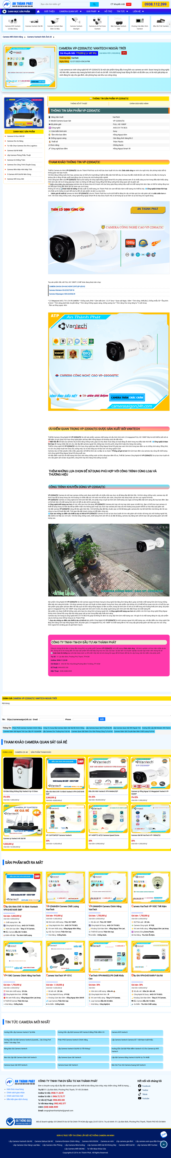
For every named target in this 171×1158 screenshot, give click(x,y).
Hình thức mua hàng (15, 1089)
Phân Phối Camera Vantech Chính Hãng (27, 728)
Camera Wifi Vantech (120, 1032)
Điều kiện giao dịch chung (17, 1099)
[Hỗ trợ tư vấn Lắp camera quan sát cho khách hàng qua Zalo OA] (163, 1134)
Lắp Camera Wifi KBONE (75, 1149)
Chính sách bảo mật (15, 1096)
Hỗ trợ (108, 11)
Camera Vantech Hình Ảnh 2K (39, 37)
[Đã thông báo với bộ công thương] (18, 1122)
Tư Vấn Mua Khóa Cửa (96, 1149)
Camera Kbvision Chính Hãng (67, 1141)
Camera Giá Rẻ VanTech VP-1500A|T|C (145, 835)
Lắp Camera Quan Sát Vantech (69, 1057)
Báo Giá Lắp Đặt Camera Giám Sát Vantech (20, 1057)
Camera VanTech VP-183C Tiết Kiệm (149, 906)
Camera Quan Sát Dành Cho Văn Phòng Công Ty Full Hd (91, 731)
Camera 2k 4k (21, 752)
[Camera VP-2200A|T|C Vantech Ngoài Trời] (30, 67)
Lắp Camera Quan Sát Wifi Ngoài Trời (127, 728)
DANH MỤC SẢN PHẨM (19, 11)
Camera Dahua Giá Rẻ (44, 1141)
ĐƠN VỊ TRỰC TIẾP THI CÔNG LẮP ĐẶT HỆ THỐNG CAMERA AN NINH (85, 1135)
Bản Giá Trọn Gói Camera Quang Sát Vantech (129, 1065)
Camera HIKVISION (90, 1141)
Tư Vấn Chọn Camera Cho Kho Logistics (22, 146)
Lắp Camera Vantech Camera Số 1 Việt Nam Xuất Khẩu (132, 1040)
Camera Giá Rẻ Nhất (14, 151)
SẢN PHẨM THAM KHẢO (41, 752)
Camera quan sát (68, 11)
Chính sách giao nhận (16, 1093)
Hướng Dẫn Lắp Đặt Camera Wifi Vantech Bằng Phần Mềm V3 (81, 1032)
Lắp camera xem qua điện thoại (149, 1141)
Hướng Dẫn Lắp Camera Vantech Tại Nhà (19, 1032)
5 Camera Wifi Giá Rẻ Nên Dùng (19, 174)
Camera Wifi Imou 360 (15, 179)
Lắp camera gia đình (124, 1141)
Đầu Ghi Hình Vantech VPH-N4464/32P (103, 791)
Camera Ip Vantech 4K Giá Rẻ (14, 838)
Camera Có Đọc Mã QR (15, 136)
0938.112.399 (155, 4)
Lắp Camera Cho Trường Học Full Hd (56, 731)
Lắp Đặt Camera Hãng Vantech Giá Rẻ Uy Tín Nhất (130, 1057)
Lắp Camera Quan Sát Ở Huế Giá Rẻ (99, 728)
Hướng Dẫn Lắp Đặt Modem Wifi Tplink (156, 728)
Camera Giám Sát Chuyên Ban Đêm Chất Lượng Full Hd (134, 731)
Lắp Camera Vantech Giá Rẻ (20, 1141)
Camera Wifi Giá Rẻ (127, 1145)
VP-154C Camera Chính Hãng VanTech (22, 975)
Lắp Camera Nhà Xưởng (75, 1145)
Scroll (164, 1144)
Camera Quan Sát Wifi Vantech (15, 1065)
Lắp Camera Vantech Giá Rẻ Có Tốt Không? (74, 1049)
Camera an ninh (107, 1141)
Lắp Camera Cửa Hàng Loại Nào (26, 1145)
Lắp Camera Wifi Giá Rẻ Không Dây (101, 1145)
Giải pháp (91, 11)
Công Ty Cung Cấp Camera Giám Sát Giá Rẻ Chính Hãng (63, 728)
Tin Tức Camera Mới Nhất (27, 1022)
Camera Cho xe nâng (15, 141)
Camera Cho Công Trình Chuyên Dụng (21, 165)
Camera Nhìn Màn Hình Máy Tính (19, 169)
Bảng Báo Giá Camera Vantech (15, 1049)
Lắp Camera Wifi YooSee (147, 1145)
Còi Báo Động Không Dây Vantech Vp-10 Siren (20, 791)
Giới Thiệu (49, 11)
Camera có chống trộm (16, 160)
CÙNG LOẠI (7, 752)
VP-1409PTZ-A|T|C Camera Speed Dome (104, 835)
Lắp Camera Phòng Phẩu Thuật (19, 155)
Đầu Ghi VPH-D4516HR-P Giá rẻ (147, 975)
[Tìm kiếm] (94, 4)
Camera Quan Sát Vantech (68, 1065)
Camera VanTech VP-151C (59, 975)
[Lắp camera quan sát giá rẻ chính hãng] (38, 11)
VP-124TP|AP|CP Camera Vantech (59, 835)
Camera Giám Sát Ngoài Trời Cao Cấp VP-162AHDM (22, 731)
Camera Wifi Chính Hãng (13, 37)
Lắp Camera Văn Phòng (52, 1145)
